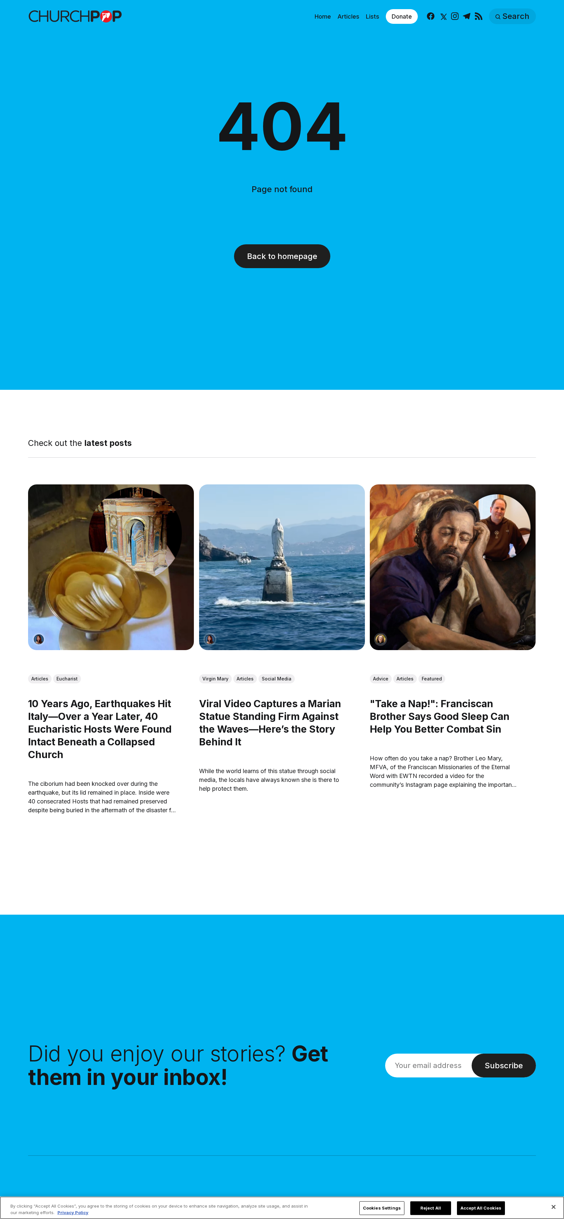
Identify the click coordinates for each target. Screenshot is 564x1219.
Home (323, 16)
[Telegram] (466, 16)
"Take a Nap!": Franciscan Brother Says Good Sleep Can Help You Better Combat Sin (440, 716)
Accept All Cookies (481, 1208)
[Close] (553, 1207)
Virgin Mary (215, 679)
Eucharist (67, 679)
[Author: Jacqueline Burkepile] (381, 639)
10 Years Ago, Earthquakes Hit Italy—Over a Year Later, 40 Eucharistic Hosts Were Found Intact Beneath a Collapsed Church (100, 729)
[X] (442, 16)
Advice (381, 679)
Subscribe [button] (504, 1065)
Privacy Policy (72, 1212)
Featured (432, 679)
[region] (282, 1207)
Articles (348, 16)
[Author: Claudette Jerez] (39, 639)
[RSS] (478, 16)
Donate (402, 16)
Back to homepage (282, 256)
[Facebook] (430, 16)
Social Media (276, 679)
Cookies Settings (382, 1208)
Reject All (430, 1208)
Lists (372, 16)
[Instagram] (455, 16)
